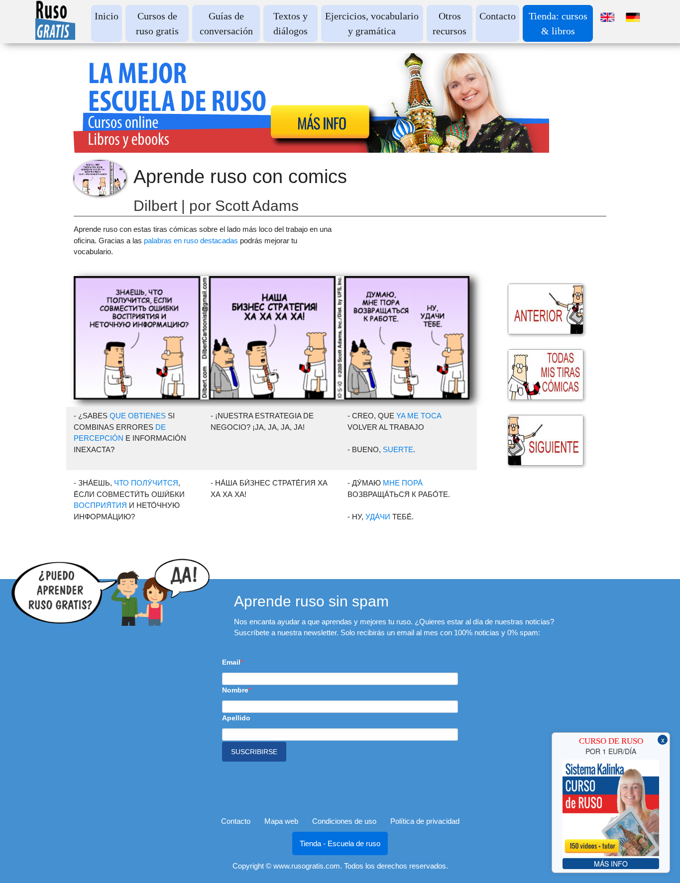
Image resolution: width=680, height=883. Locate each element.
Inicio (106, 15)
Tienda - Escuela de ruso (340, 843)
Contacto (497, 15)
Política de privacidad (424, 821)
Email (231, 662)
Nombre (235, 690)
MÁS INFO (611, 864)
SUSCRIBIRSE (254, 752)
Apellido (236, 718)
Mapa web (281, 821)
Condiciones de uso (344, 821)
